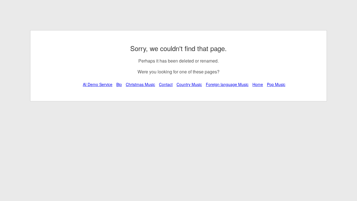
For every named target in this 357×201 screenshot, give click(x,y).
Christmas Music (140, 84)
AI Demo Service (97, 84)
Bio (119, 84)
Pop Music (276, 84)
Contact (166, 84)
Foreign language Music (227, 84)
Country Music (189, 84)
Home (257, 84)
